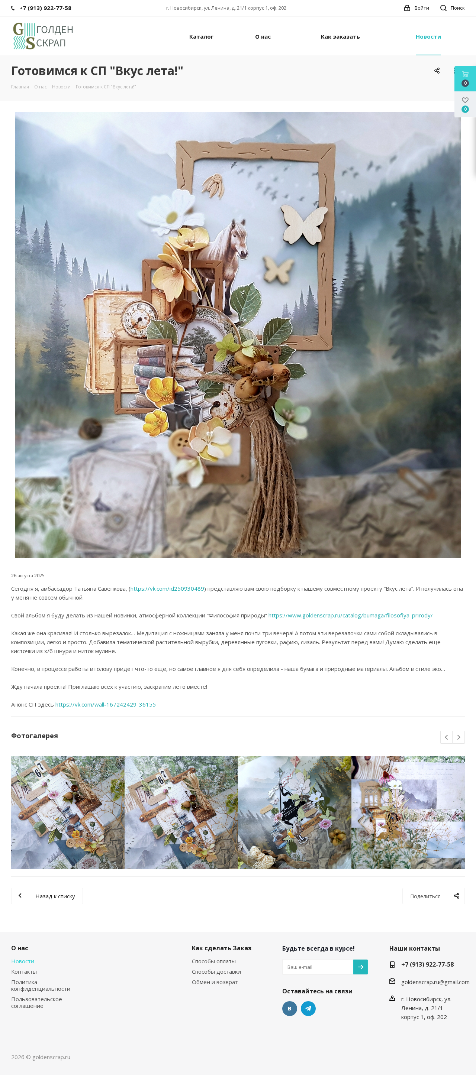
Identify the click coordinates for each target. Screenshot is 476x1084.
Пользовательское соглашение (36, 1002)
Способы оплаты (214, 961)
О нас (19, 948)
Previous (447, 737)
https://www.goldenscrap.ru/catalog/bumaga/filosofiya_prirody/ (350, 615)
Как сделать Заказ (221, 948)
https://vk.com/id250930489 (167, 588)
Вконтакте (289, 1008)
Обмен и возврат (215, 982)
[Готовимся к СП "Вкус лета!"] (238, 335)
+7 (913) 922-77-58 (427, 964)
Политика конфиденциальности (40, 985)
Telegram (308, 1008)
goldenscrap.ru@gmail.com (435, 982)
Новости (22, 961)
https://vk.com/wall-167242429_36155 (105, 704)
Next (459, 737)
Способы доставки (216, 971)
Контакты (24, 971)
